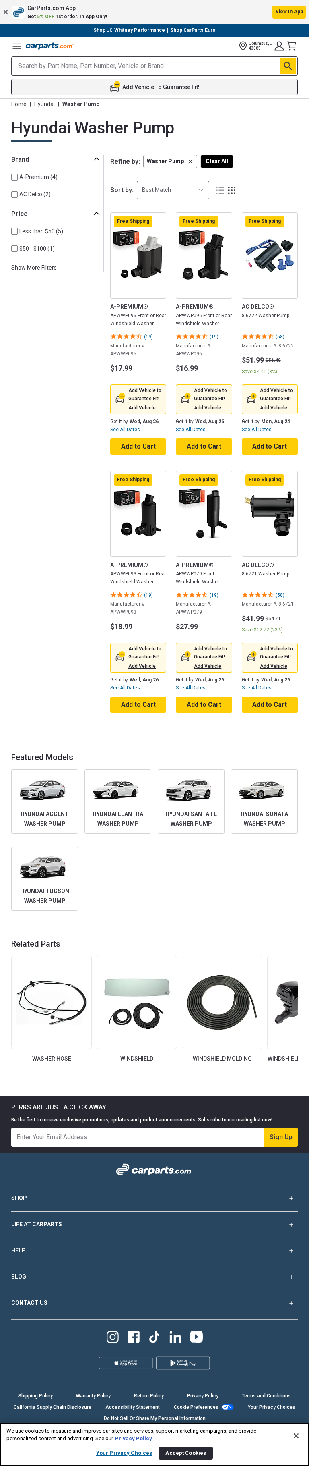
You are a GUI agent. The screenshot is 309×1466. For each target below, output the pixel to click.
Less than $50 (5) (41, 231)
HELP (18, 1250)
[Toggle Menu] (17, 46)
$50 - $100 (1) (37, 248)
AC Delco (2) (35, 194)
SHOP (19, 1198)
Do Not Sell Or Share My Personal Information (155, 1418)
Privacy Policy (202, 1396)
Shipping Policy (35, 1396)
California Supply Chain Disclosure (52, 1407)
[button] (154, 12)
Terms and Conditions (266, 1396)
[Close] (296, 1436)
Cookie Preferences (196, 1407)
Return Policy (149, 1396)
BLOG (18, 1276)
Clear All (217, 161)
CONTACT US (29, 1303)
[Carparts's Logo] (50, 46)
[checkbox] (14, 177)
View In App (289, 12)
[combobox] (173, 190)
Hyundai (44, 104)
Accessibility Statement (132, 1407)
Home (19, 104)
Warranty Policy (93, 1396)
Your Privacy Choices (271, 1407)
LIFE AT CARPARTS (36, 1224)
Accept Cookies (185, 1453)
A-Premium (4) (38, 177)
